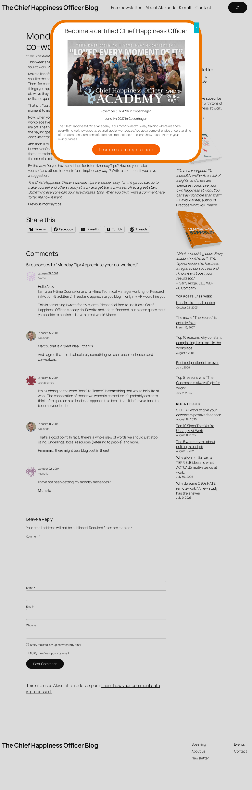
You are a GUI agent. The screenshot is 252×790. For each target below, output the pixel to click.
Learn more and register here (126, 149)
